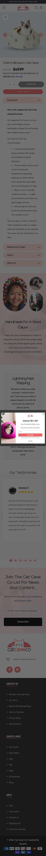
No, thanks (30, 441)
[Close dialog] (43, 414)
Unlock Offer (30, 435)
